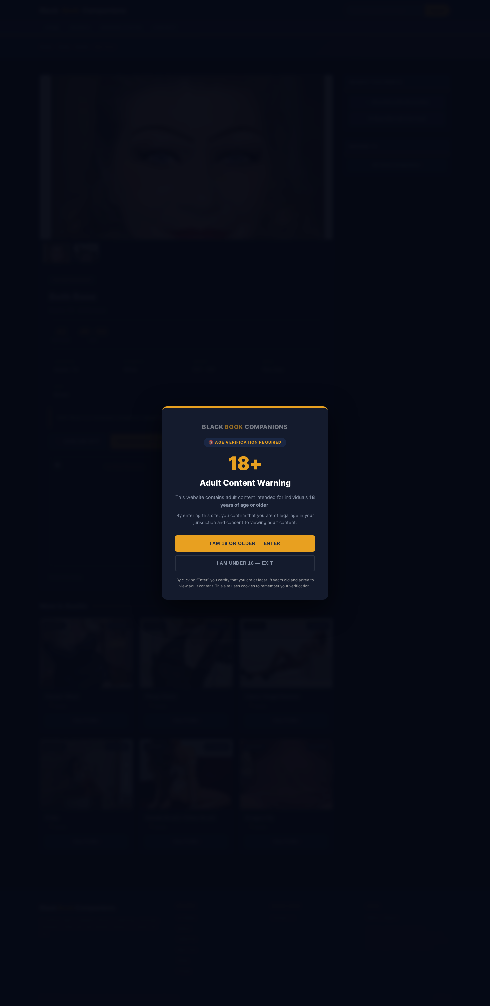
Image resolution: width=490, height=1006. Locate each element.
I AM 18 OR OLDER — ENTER (245, 543)
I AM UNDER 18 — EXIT (245, 563)
